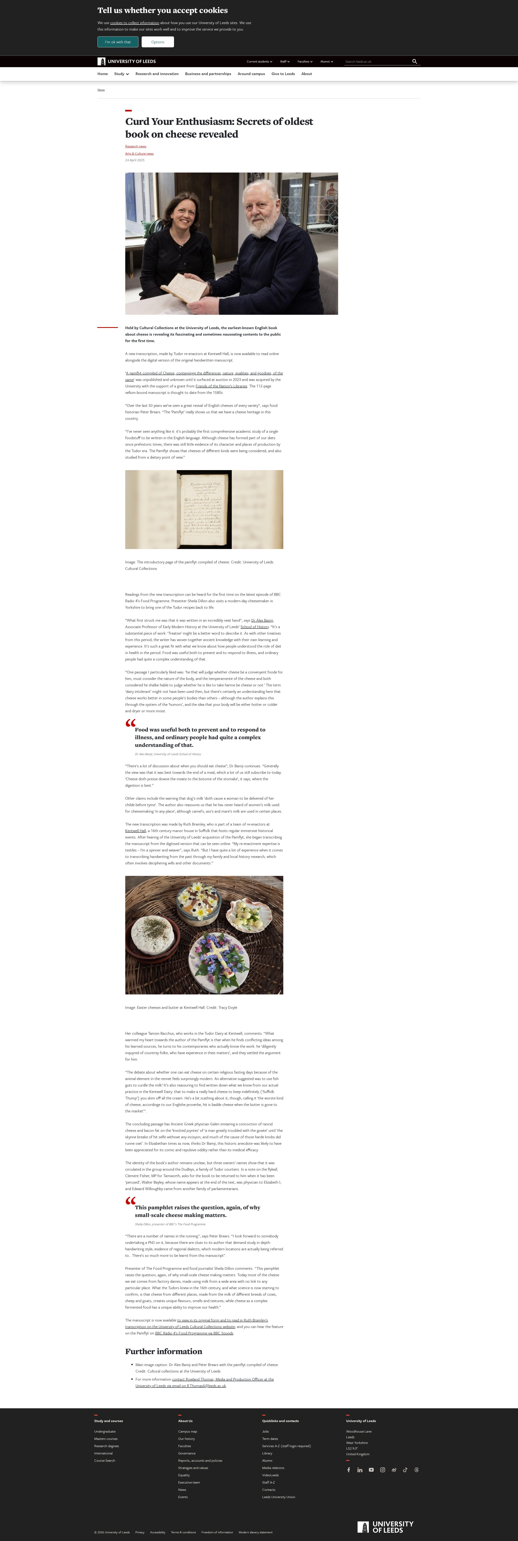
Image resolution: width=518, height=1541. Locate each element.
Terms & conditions (183, 1532)
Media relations (273, 1467)
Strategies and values (193, 1467)
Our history (186, 1438)
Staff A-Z (268, 1482)
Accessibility (157, 1532)
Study (119, 73)
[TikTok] (405, 1470)
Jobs (265, 1431)
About (306, 73)
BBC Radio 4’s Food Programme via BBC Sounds (194, 1333)
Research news (135, 146)
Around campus (251, 73)
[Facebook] (348, 1470)
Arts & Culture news (139, 153)
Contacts (268, 1489)
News (101, 89)
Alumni (325, 61)
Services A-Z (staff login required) (286, 1445)
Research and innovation (157, 73)
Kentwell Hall (135, 830)
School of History (255, 626)
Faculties (303, 61)
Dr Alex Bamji (262, 620)
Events (183, 1496)
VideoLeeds (270, 1474)
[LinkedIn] (360, 1470)
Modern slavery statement (256, 1532)
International (103, 1453)
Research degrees (106, 1445)
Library (267, 1453)
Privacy (139, 1532)
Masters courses (106, 1438)
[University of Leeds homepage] (127, 61)
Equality (184, 1474)
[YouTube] (371, 1470)
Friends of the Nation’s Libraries (221, 386)
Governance (186, 1453)
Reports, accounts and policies (200, 1460)
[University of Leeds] (391, 1527)
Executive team (189, 1482)
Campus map (187, 1431)
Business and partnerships (208, 73)
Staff (283, 61)
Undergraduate (105, 1431)
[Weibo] (394, 1470)
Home (103, 73)
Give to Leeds (283, 73)
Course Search (104, 1460)
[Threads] (416, 1470)
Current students (258, 61)
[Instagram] (382, 1470)
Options (157, 42)
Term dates (270, 1438)
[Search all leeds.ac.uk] (415, 61)
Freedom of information (217, 1532)
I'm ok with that (118, 42)
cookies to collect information (134, 22)
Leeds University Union (278, 1496)
